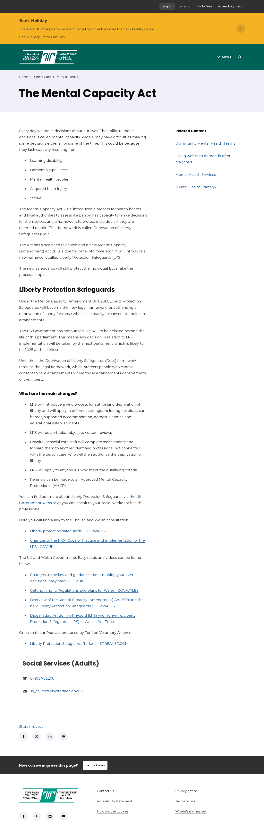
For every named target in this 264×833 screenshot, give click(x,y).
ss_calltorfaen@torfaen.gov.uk (56, 691)
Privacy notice (186, 791)
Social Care (42, 77)
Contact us (120, 791)
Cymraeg (184, 6)
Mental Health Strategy (195, 187)
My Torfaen (206, 8)
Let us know (95, 765)
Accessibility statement (114, 801)
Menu (226, 57)
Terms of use (185, 801)
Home (24, 77)
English (167, 6)
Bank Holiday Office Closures (41, 37)
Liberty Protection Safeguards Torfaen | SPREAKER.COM (79, 644)
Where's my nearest (205, 811)
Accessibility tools (230, 6)
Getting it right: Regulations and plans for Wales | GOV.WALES (84, 590)
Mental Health (68, 77)
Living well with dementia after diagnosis (202, 159)
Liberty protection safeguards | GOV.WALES (68, 531)
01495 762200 (42, 678)
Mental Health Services (195, 175)
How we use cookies (112, 811)
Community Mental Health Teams (205, 143)
